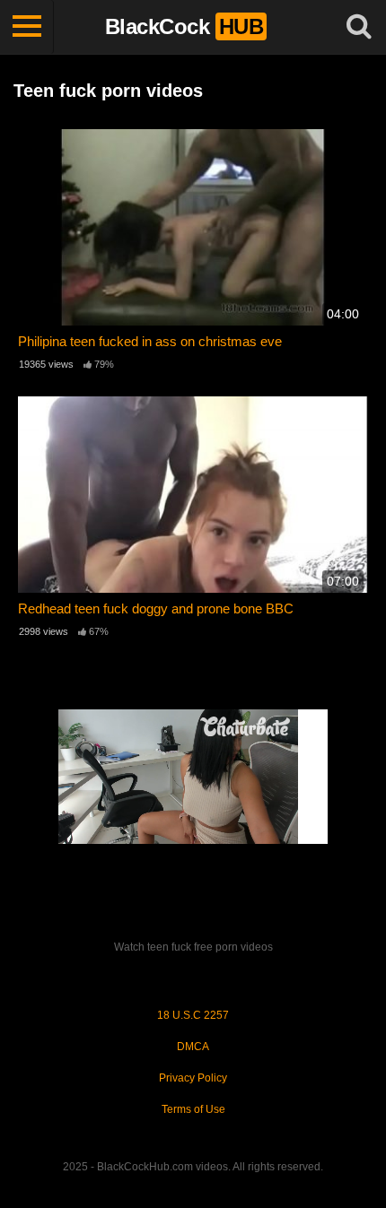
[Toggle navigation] (27, 27)
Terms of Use (193, 1109)
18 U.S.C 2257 (193, 1015)
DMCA (193, 1046)
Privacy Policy (193, 1078)
